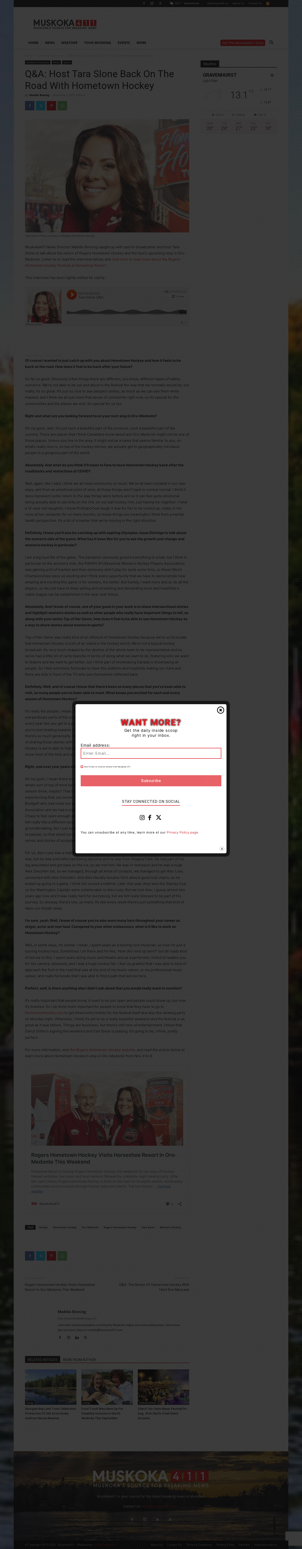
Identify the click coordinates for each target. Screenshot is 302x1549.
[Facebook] (149, 818)
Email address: (95, 745)
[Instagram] (142, 818)
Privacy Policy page (182, 832)
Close (220, 710)
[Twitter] (159, 818)
